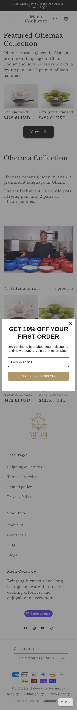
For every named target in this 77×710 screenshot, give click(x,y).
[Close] (70, 323)
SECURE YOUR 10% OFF (38, 376)
